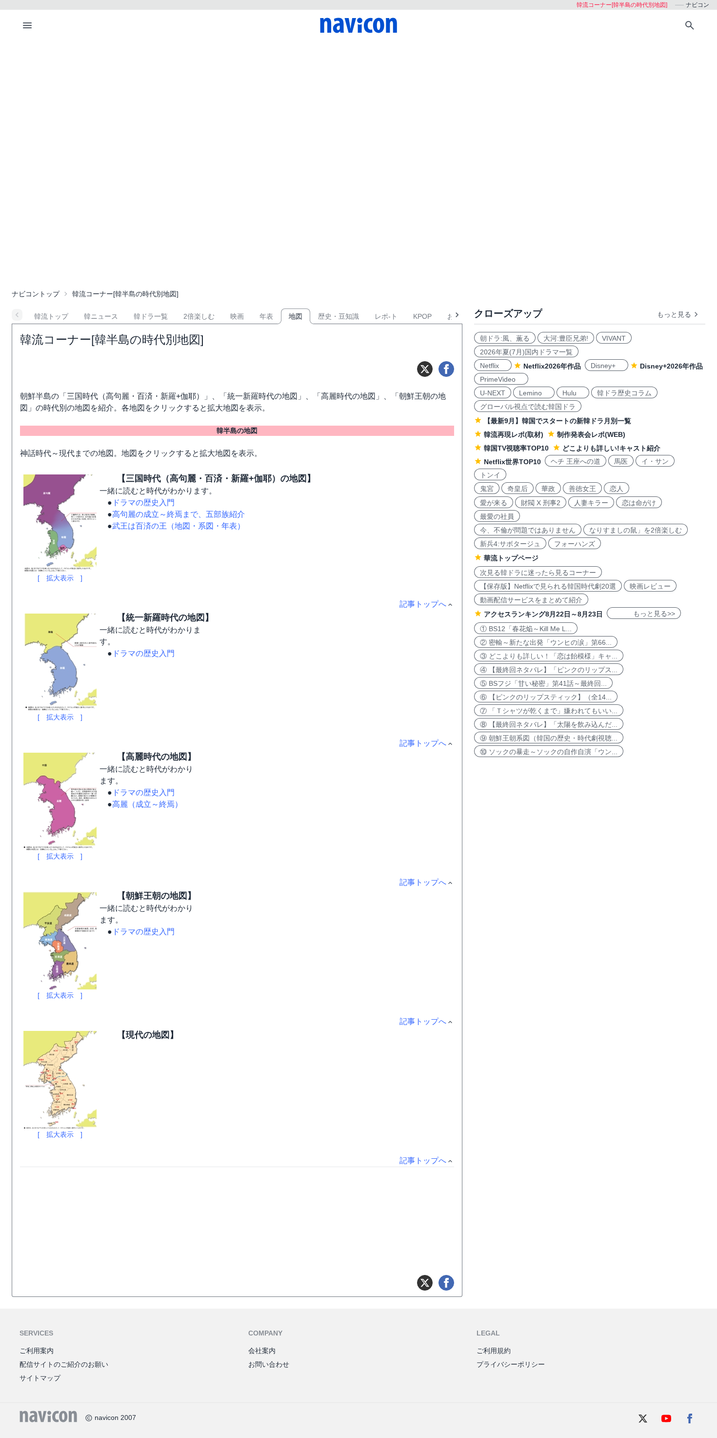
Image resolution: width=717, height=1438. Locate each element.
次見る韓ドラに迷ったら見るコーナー (538, 572)
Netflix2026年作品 (552, 366)
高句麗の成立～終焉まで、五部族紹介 (178, 514)
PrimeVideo (501, 379)
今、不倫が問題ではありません (528, 530)
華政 (548, 489)
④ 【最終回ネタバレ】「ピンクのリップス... (548, 670)
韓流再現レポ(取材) (513, 434)
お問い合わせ (268, 1364)
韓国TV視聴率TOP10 (516, 448)
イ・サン (655, 461)
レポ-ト (386, 316)
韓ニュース (101, 316)
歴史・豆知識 (338, 316)
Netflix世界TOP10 (512, 462)
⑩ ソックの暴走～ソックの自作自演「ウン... (548, 752)
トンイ (490, 475)
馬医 (621, 461)
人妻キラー (591, 503)
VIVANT (614, 338)
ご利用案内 (37, 1351)
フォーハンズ (574, 544)
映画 (237, 316)
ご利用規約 (494, 1351)
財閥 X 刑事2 (540, 503)
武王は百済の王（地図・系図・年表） (178, 526)
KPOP (422, 316)
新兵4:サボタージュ (510, 544)
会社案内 (262, 1351)
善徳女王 (582, 489)
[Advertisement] (358, 114)
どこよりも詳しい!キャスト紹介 (611, 448)
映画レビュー (650, 586)
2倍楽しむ (199, 316)
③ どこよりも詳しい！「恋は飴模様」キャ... (548, 656)
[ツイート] (425, 369)
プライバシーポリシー (511, 1364)
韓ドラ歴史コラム (624, 393)
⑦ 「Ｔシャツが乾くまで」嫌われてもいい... (548, 711)
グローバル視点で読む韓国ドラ (528, 407)
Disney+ (606, 366)
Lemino (534, 393)
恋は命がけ (639, 503)
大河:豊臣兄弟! (565, 338)
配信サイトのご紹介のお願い (64, 1364)
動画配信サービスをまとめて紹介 (531, 600)
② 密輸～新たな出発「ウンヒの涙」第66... (546, 642)
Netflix (493, 366)
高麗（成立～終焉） (147, 804)
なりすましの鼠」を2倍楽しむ (635, 530)
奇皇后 (517, 489)
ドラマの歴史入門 (143, 502)
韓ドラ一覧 (151, 316)
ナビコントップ (36, 294)
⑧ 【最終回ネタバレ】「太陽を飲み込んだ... (548, 724)
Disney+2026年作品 (671, 366)
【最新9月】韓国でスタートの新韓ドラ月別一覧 (557, 421)
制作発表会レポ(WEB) (591, 434)
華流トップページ (511, 558)
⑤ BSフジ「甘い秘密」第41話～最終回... (543, 683)
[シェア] (446, 369)
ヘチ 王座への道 (575, 461)
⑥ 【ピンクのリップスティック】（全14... (546, 697)
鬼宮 (487, 489)
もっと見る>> (644, 613)
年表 (266, 316)
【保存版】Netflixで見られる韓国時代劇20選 (548, 586)
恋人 (616, 489)
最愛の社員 (497, 516)
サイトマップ (40, 1378)
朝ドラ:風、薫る (505, 338)
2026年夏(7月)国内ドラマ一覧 (526, 352)
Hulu (572, 393)
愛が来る (493, 503)
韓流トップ (51, 316)
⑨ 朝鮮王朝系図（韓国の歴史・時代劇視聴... (548, 738)
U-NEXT (492, 393)
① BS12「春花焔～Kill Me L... (526, 629)
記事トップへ (422, 604)
